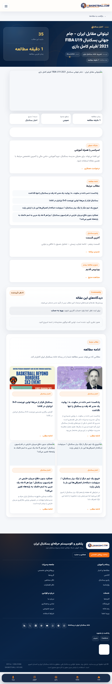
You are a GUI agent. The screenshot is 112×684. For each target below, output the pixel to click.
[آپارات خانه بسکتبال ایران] (41, 625)
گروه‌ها (51, 575)
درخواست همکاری (92, 168)
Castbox (105, 638)
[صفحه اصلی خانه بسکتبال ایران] (97, 545)
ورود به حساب (57, 310)
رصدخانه (106, 608)
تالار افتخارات (49, 585)
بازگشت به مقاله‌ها (96, 16)
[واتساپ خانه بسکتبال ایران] (52, 625)
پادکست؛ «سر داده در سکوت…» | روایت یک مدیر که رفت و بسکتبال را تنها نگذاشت (63, 193)
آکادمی (106, 575)
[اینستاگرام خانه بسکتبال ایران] (64, 625)
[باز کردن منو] (6, 6)
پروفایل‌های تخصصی (46, 570)
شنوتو (95, 638)
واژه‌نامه (106, 585)
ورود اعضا (105, 613)
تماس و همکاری (48, 603)
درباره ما (51, 599)
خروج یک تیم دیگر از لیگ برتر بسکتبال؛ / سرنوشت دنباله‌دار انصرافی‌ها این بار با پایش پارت (60, 208)
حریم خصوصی (48, 608)
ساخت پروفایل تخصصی (99, 555)
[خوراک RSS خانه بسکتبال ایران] (24, 625)
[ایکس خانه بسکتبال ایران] (30, 625)
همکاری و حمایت (80, 555)
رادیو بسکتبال (104, 580)
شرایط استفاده (48, 613)
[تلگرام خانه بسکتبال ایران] (58, 625)
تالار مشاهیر (49, 580)
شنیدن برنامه (94, 252)
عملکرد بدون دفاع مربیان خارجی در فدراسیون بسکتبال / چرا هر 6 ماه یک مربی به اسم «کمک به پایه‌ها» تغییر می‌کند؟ (58, 217)
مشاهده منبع (94, 277)
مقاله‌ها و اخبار (103, 570)
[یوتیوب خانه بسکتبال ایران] (47, 625)
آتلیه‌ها (106, 599)
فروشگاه (106, 603)
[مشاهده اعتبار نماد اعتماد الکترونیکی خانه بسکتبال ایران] (104, 649)
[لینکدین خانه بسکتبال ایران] (35, 625)
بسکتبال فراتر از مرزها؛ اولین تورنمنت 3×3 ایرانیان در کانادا (73, 200)
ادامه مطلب (95, 436)
